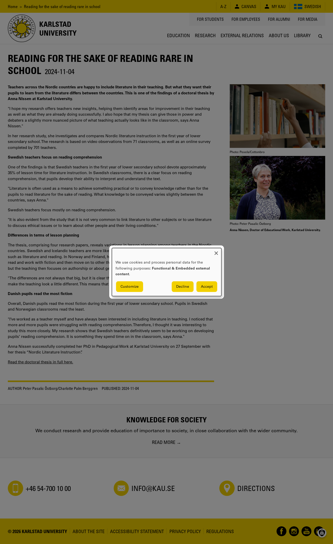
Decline (182, 286)
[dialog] (166, 272)
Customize (129, 286)
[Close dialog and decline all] (216, 251)
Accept (207, 286)
